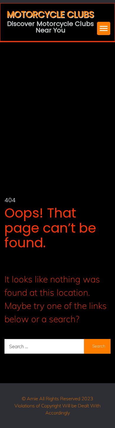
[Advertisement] (57, 102)
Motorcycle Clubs (50, 14)
